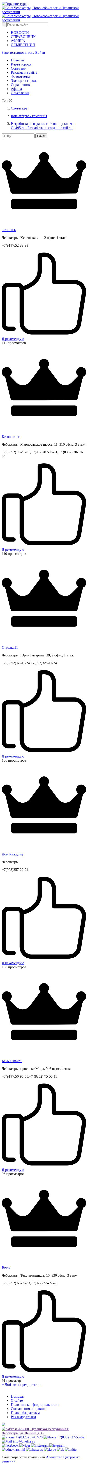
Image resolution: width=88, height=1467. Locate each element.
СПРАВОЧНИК (23, 37)
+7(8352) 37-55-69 (70, 1437)
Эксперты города (24, 81)
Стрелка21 (10, 647)
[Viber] (25, 1445)
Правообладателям (25, 1413)
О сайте (17, 1400)
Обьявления (20, 93)
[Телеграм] (57, 1445)
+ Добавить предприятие (21, 1385)
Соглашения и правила (28, 1409)
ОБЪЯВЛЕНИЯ (23, 45)
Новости (17, 60)
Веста (6, 1268)
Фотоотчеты (20, 76)
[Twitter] (71, 1449)
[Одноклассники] (14, 1449)
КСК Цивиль (12, 1061)
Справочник (20, 85)
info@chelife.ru (23, 1441)
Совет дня (18, 68)
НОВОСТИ (20, 32)
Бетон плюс (11, 437)
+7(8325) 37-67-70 (29, 1437)
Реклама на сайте (24, 72)
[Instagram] (40, 1445)
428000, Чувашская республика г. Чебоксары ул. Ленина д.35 (35, 1431)
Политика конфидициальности (35, 1404)
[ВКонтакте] (61, 1449)
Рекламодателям (23, 1417)
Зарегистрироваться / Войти (23, 52)
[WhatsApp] (35, 1449)
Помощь (17, 1396)
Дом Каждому (12, 854)
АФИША (18, 41)
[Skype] (50, 1449)
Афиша (16, 89)
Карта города (21, 64)
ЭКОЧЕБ (9, 230)
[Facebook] (10, 1445)
